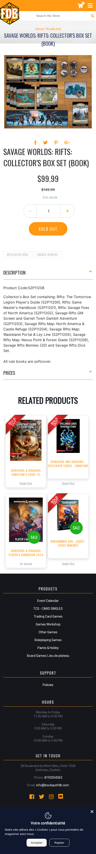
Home (39, 29)
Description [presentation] (14, 272)
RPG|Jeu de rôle (18, 254)
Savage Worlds (47, 254)
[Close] (92, 811)
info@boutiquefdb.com (52, 785)
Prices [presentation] (9, 372)
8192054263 (53, 777)
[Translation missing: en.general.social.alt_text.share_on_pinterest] (56, 142)
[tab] (48, 274)
